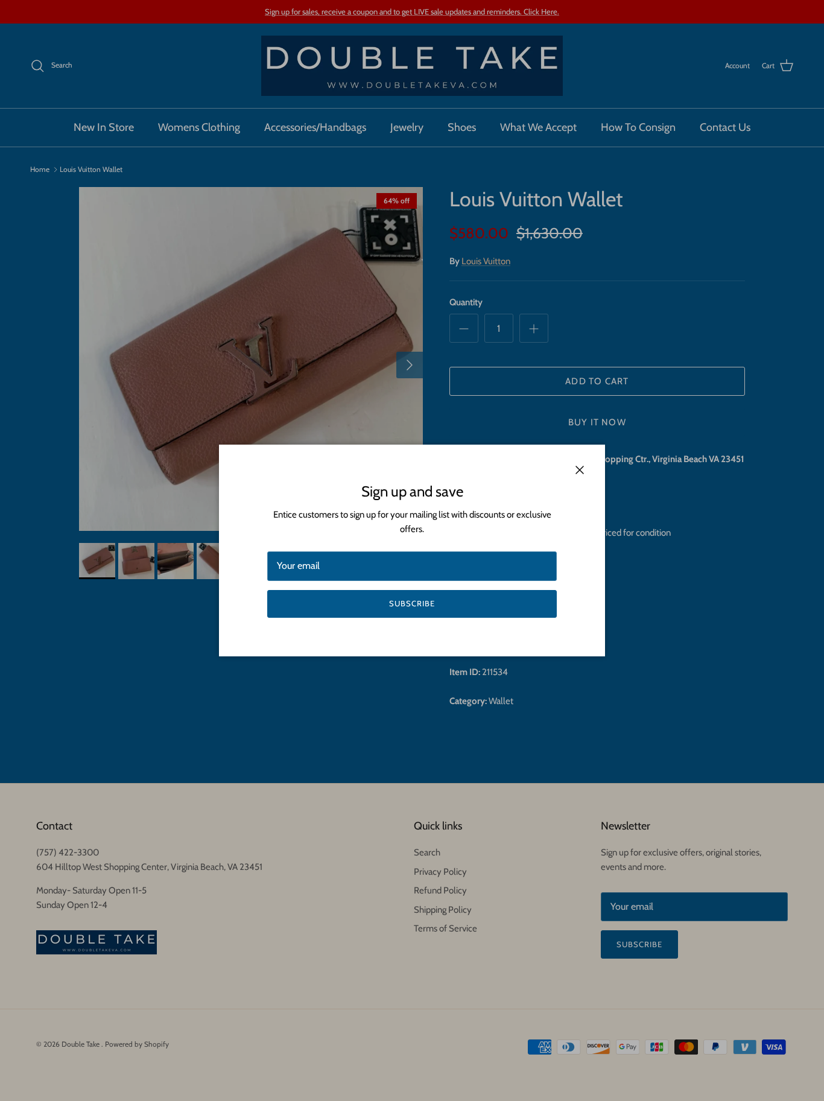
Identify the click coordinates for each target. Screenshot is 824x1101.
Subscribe (412, 603)
